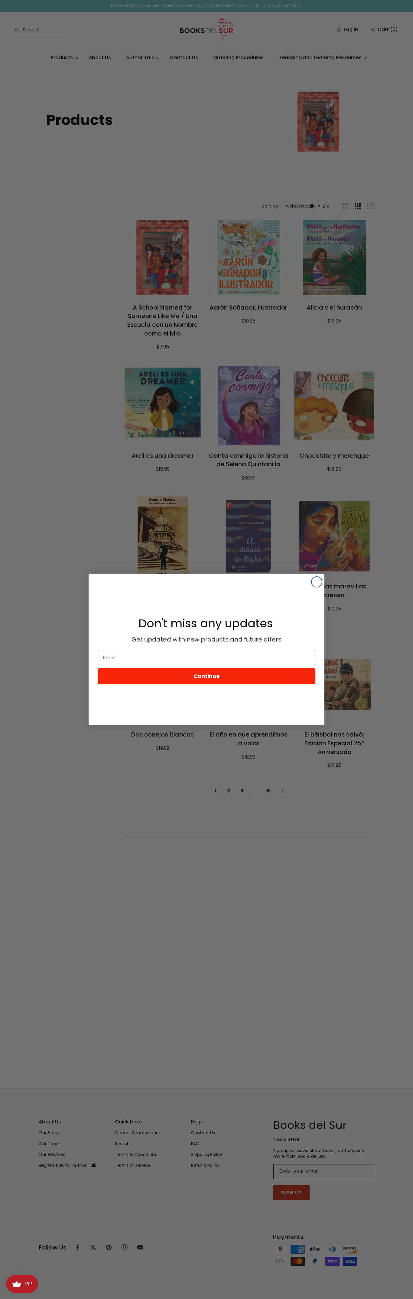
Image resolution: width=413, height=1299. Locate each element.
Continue (206, 676)
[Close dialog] (316, 582)
